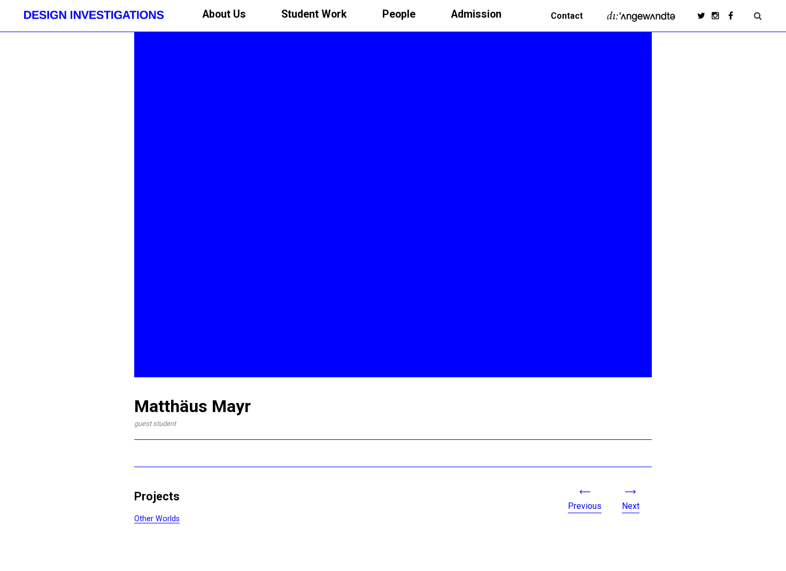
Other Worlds (157, 518)
